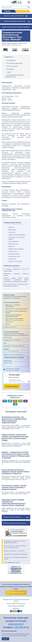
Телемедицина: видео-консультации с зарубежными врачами (15, 541)
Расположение (11, 60)
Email (5, 343)
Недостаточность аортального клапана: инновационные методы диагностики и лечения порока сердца (15, 437)
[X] (18, 611)
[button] (29, 2)
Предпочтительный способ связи (13, 354)
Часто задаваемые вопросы (12, 562)
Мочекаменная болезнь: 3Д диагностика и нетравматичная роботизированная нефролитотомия (14, 420)
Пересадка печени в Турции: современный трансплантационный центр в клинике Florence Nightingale (14, 502)
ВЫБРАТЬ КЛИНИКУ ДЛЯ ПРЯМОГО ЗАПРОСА (16, 27)
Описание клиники (12, 66)
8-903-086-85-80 (21, 627)
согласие (4, 635)
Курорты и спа (23, 11)
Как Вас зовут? (8, 337)
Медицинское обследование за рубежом (16, 554)
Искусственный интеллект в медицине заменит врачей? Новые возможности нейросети (15, 471)
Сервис (9, 72)
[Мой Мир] (21, 611)
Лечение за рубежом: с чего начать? (14, 551)
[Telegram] (16, 611)
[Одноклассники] (13, 611)
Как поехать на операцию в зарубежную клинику (15, 558)
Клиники (7, 11)
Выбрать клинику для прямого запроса (14, 523)
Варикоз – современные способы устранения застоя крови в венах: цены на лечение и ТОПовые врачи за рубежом (16, 455)
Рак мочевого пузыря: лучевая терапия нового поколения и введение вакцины (14, 487)
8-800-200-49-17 (16, 624)
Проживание (10, 69)
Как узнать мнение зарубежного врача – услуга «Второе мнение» (15, 546)
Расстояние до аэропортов (14, 63)
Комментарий (8, 360)
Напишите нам (21, 603)
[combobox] (7, 351)
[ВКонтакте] (11, 611)
